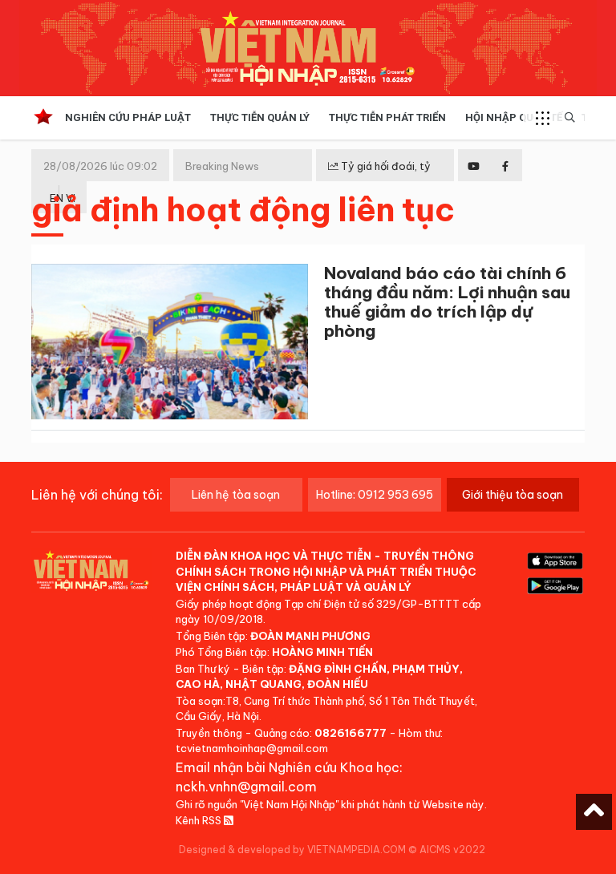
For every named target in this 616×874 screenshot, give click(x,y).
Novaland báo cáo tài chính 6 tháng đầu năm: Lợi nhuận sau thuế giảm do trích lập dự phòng (447, 302)
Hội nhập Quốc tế (513, 117)
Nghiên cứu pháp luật (128, 117)
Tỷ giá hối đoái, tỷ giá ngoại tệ (379, 179)
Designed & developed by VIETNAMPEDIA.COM (292, 850)
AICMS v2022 (452, 850)
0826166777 (350, 732)
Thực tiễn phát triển (387, 117)
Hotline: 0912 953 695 (374, 495)
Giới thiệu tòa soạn (512, 495)
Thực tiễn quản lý (260, 117)
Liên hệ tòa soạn (236, 495)
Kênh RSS (200, 820)
